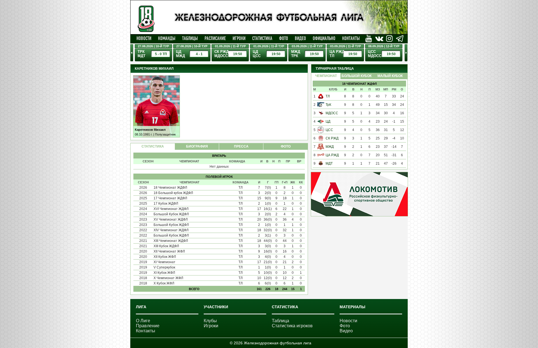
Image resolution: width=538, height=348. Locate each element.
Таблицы (190, 38)
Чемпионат (326, 76)
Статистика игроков (292, 325)
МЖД (330, 147)
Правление (147, 325)
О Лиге (143, 320)
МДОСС (332, 113)
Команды (166, 38)
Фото (283, 38)
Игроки (239, 38)
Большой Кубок (357, 76)
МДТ (329, 163)
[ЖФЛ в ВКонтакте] (368, 38)
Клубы (210, 320)
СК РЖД (332, 138)
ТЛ (328, 96)
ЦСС (329, 130)
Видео (300, 38)
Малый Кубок (390, 76)
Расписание (215, 38)
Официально (324, 38)
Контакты (351, 38)
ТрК (328, 105)
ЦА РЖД (332, 155)
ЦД (328, 121)
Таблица (280, 320)
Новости (143, 38)
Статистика (262, 38)
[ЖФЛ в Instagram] (389, 38)
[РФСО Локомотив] (359, 215)
